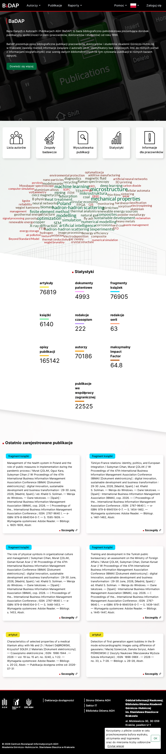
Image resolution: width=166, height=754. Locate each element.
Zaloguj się (153, 5)
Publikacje (55, 5)
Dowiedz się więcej (21, 66)
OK (155, 738)
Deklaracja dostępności (59, 700)
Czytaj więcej (115, 746)
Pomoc (119, 5)
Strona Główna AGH (98, 700)
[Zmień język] (135, 5)
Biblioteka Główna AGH (100, 710)
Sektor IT (91, 705)
